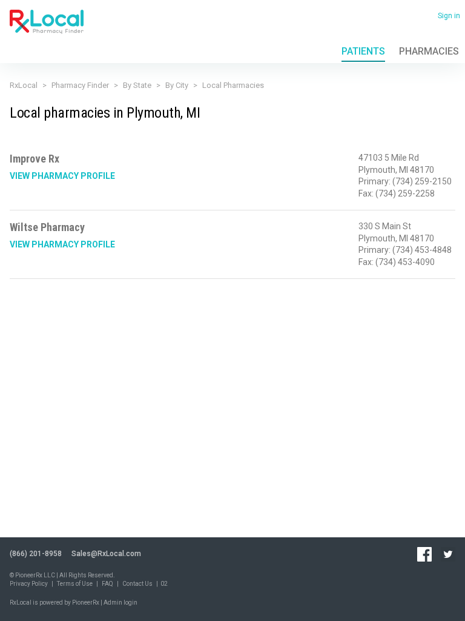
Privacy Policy (29, 583)
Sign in (449, 16)
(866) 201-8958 (36, 553)
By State (137, 85)
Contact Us (137, 583)
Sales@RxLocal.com (106, 553)
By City (176, 85)
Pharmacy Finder (80, 85)
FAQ (107, 583)
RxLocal (24, 85)
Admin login (120, 602)
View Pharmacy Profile (62, 176)
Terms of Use (75, 583)
